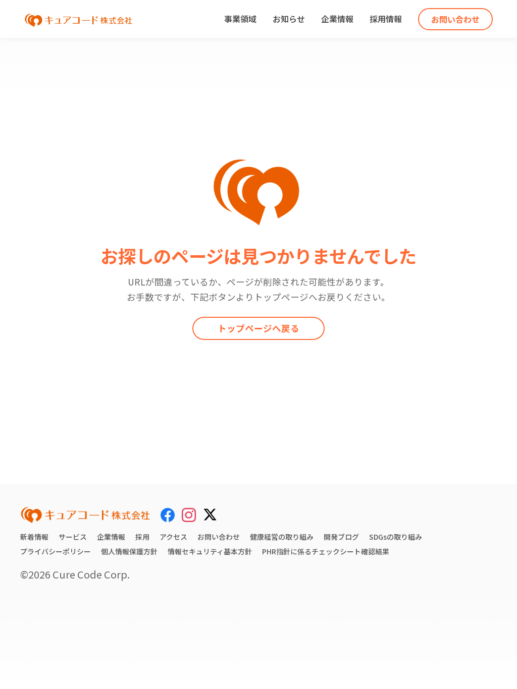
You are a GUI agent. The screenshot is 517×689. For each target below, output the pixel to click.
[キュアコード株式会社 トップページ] (85, 515)
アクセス (173, 537)
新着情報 (34, 537)
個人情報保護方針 (129, 551)
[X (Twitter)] (210, 513)
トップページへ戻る (258, 328)
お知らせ (289, 19)
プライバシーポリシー (55, 551)
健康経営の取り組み (282, 537)
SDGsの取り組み (395, 537)
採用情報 (386, 19)
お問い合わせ (455, 19)
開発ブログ (341, 537)
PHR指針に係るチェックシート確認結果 (325, 551)
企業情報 (337, 19)
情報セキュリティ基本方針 (210, 551)
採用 (142, 537)
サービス (73, 537)
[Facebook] (168, 514)
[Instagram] (189, 514)
